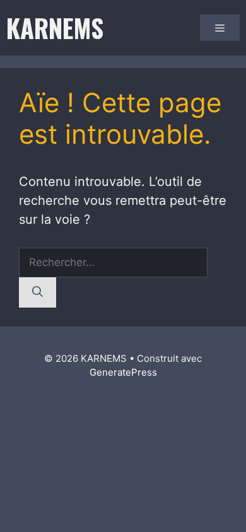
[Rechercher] (37, 292)
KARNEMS (54, 28)
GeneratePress (123, 372)
